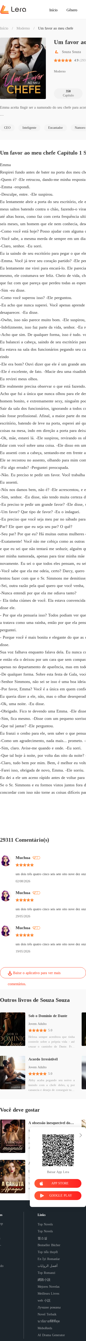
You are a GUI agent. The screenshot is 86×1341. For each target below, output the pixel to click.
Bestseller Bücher (49, 1245)
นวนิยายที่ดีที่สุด (49, 1321)
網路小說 (44, 1279)
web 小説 (44, 1300)
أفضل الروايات (48, 1266)
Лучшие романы (49, 1307)
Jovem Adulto (37, 1024)
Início (4, 28)
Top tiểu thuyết (48, 1252)
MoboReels (45, 1328)
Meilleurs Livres (48, 1293)
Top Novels (45, 1224)
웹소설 (42, 1238)
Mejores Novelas (48, 1286)
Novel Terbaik (47, 1314)
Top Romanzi (46, 1273)
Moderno (23, 28)
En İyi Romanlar (49, 1259)
